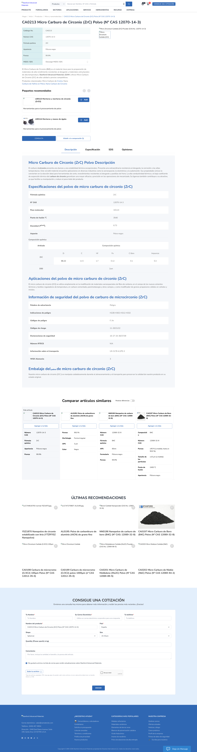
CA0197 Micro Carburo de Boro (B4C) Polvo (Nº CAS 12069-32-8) (156, 533)
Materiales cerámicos (119, 724)
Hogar (24, 16)
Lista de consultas (80, 730)
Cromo (60, 81)
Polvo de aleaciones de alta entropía (124, 740)
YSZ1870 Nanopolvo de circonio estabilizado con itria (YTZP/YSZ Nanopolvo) (39, 534)
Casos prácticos (154, 730)
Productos (38, 16)
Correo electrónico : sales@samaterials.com (37, 723)
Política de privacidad (82, 736)
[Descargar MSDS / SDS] (87, 61)
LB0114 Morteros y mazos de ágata (50, 119)
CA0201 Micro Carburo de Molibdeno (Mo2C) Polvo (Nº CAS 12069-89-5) (117, 573)
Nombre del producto (34, 623)
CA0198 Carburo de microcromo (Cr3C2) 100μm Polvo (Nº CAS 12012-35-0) (39, 573)
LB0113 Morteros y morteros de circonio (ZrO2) (53, 100)
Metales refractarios (118, 721)
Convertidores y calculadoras (88, 721)
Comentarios (30, 651)
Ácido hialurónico (117, 733)
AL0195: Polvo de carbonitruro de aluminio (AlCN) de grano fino (78, 533)
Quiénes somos (154, 721)
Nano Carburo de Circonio (56, 84)
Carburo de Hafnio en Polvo (33, 84)
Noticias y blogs (154, 727)
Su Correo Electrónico (83, 615)
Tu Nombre (30, 615)
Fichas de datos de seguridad (158, 736)
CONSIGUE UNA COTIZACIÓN (164, 4)
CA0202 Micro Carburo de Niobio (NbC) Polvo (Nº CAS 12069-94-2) (156, 571)
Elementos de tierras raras (120, 727)
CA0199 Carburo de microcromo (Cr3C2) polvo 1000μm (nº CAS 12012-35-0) (78, 573)
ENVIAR (98, 688)
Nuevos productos (81, 740)
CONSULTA (39, 138)
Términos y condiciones (82, 733)
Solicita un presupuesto (82, 727)
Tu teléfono (129, 615)
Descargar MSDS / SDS (54, 62)
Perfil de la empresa (155, 733)
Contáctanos (78, 724)
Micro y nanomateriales (53, 16)
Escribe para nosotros (159, 740)
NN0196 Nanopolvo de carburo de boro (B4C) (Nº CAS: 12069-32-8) (118, 533)
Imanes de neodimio (118, 736)
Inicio (31, 16)
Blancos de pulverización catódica (123, 730)
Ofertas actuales (154, 724)
